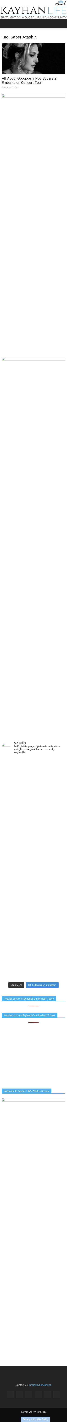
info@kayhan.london (40, 1384)
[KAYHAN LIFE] (33, 9)
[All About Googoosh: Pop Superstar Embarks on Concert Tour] (33, 58)
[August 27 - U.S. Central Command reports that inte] (33, 775)
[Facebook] (10, 1394)
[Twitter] (47, 1394)
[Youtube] (56, 1394)
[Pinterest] (38, 1394)
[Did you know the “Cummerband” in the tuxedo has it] (33, 850)
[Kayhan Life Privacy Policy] (34, 1411)
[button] (62, 23)
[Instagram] (19, 1394)
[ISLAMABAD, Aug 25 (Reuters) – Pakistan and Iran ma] (33, 887)
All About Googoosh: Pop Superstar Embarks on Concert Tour (30, 80)
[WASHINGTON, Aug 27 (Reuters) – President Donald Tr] (33, 813)
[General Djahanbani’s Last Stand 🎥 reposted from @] (33, 961)
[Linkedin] (28, 1394)
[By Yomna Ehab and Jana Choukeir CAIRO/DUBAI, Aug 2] (33, 924)
